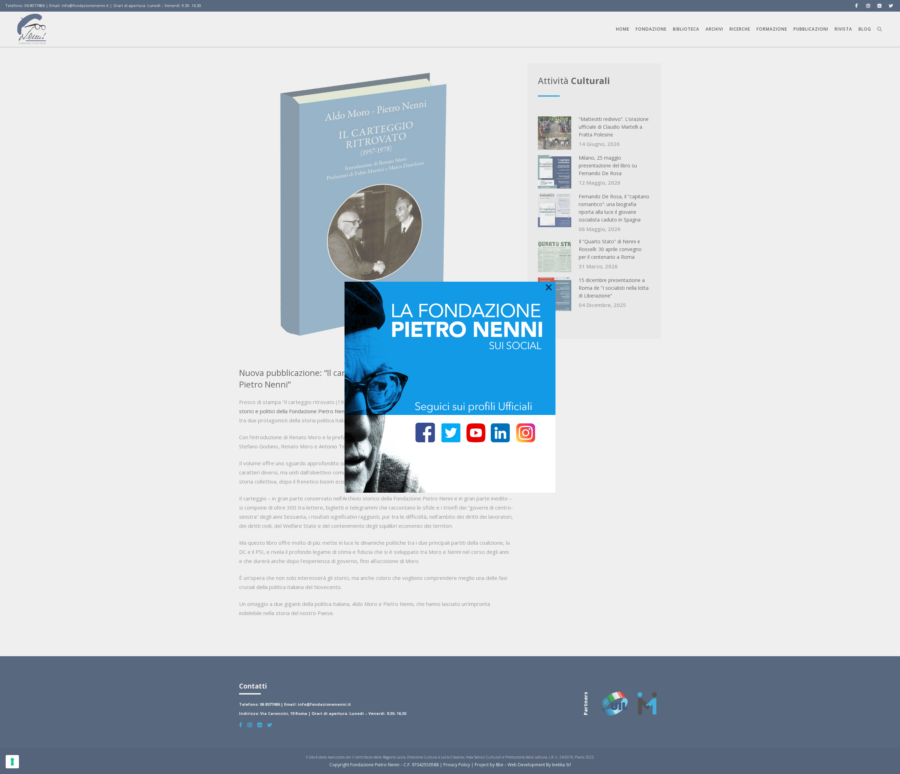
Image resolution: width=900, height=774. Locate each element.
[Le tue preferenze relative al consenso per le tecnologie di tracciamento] (12, 761)
